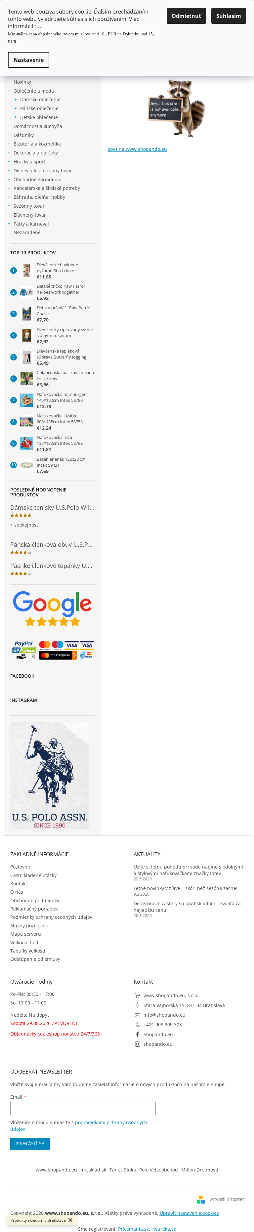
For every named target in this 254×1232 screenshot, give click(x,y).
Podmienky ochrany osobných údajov (51, 917)
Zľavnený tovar (30, 215)
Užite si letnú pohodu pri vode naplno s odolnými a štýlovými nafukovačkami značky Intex (188, 870)
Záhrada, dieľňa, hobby (39, 197)
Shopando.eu (158, 1034)
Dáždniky (24, 135)
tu (37, 26)
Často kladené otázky (33, 875)
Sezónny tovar (29, 206)
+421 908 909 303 (163, 1024)
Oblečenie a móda (34, 91)
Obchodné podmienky (34, 900)
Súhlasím (228, 16)
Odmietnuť (186, 16)
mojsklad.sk (93, 1170)
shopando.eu (158, 1044)
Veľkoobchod (24, 942)
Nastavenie (29, 60)
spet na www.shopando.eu (137, 149)
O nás (16, 892)
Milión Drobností (199, 1170)
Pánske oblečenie (39, 108)
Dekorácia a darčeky (36, 152)
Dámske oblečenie (40, 99)
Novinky (22, 82)
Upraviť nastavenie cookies (189, 1213)
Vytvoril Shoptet (226, 1199)
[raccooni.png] (176, 107)
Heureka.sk (163, 1229)
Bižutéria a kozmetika (37, 144)
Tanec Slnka (122, 1170)
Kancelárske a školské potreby (47, 188)
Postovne (20, 867)
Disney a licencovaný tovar (43, 170)
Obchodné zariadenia (38, 179)
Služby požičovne (29, 925)
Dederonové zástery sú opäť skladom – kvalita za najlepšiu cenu (187, 906)
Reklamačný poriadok (34, 909)
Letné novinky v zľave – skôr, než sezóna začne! (185, 888)
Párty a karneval (31, 224)
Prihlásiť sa (30, 1143)
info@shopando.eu (165, 1015)
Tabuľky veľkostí (27, 951)
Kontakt (18, 883)
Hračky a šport (29, 161)
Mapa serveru (25, 934)
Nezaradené (27, 232)
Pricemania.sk (133, 1229)
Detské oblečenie (39, 117)
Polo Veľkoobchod (158, 1170)
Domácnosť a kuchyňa (38, 126)
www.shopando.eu (56, 1170)
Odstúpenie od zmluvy (35, 959)
